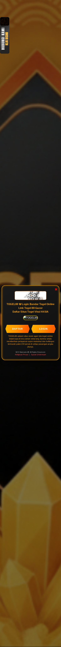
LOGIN (43, 328)
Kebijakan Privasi (21, 355)
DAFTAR (17, 328)
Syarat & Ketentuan (38, 355)
